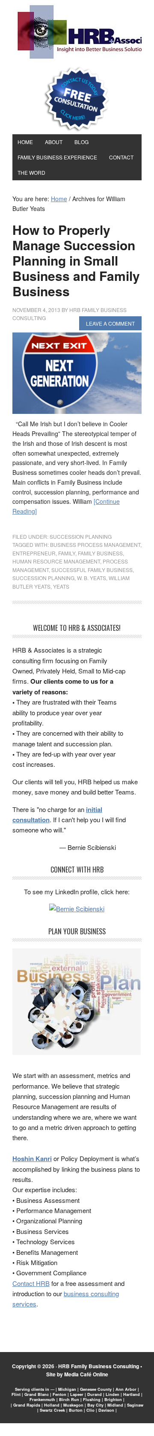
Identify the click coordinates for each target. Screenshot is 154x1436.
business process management (95, 544)
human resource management (56, 561)
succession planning (43, 577)
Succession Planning (81, 536)
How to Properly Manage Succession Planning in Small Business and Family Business (76, 260)
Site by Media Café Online (77, 1374)
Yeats (61, 586)
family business (100, 553)
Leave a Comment (110, 323)
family (66, 553)
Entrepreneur (34, 553)
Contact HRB (31, 1283)
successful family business (92, 569)
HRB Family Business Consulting (98, 1366)
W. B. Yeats (91, 577)
